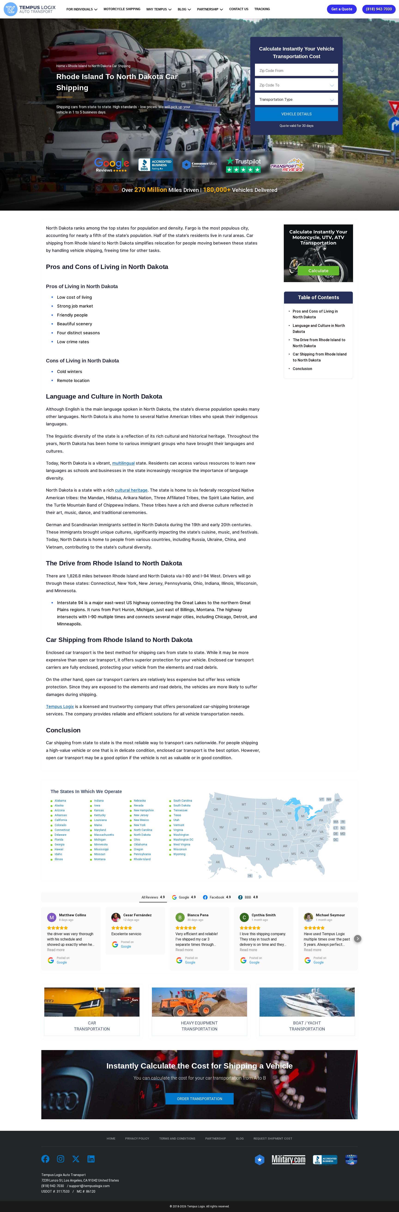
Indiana (99, 800)
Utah (176, 820)
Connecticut (62, 830)
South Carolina (182, 800)
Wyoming (179, 854)
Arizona (60, 810)
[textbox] (296, 99)
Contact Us (238, 9)
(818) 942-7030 (379, 9)
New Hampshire (144, 810)
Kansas (99, 810)
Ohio (137, 839)
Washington (181, 834)
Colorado (60, 825)
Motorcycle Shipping (122, 9)
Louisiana (100, 820)
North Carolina (143, 830)
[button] (41, 938)
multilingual (123, 463)
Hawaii (59, 849)
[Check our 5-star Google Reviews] (111, 165)
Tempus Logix (60, 706)
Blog (182, 9)
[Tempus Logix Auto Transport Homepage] (31, 9)
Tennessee (180, 810)
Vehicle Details (296, 114)
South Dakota (181, 805)
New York (139, 825)
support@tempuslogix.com (89, 1186)
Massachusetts (104, 834)
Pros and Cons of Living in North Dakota (315, 314)
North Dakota (142, 834)
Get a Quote (341, 9)
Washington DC (183, 839)
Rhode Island (142, 859)
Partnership (207, 9)
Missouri (99, 854)
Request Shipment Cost (273, 1138)
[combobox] (296, 71)
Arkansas (61, 815)
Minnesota (101, 844)
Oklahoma (140, 844)
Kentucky (100, 815)
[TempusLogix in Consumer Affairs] (259, 1159)
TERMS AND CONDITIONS (177, 1138)
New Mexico (141, 820)
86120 (90, 1191)
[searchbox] (282, 71)
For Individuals (79, 9)
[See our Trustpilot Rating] (243, 165)
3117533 (63, 1191)
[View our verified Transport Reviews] (287, 164)
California (61, 820)
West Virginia (181, 844)
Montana (100, 859)
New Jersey (141, 815)
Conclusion (302, 369)
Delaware (60, 834)
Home (60, 66)
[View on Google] (51, 917)
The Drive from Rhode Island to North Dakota (319, 343)
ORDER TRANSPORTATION (199, 1099)
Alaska (59, 805)
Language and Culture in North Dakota (319, 328)
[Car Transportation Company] (45, 1159)
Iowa (97, 805)
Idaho (58, 854)
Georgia (59, 844)
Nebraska (140, 800)
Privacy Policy (137, 1138)
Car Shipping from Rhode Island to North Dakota (320, 357)
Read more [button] (56, 950)
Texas (177, 815)
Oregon (138, 849)
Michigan (100, 839)
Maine (98, 825)
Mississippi (101, 849)
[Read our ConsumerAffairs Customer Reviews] (199, 164)
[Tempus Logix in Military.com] (288, 1159)
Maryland (100, 830)
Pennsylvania (142, 854)
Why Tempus (156, 9)
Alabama (60, 800)
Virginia (178, 830)
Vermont (178, 825)
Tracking (262, 9)
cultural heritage (131, 490)
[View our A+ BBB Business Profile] (155, 164)
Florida (59, 839)
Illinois (59, 859)
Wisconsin (180, 849)
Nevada (138, 805)
